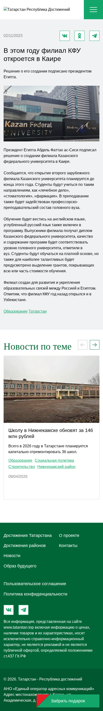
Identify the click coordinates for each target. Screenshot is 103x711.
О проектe (69, 535)
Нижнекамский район (56, 467)
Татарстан (38, 311)
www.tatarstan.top (19, 627)
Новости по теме (38, 346)
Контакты (68, 545)
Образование (16, 311)
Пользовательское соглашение (35, 583)
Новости (12, 555)
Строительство (21, 467)
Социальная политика (54, 460)
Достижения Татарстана (28, 535)
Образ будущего (20, 566)
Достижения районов (25, 545)
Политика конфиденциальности (35, 594)
